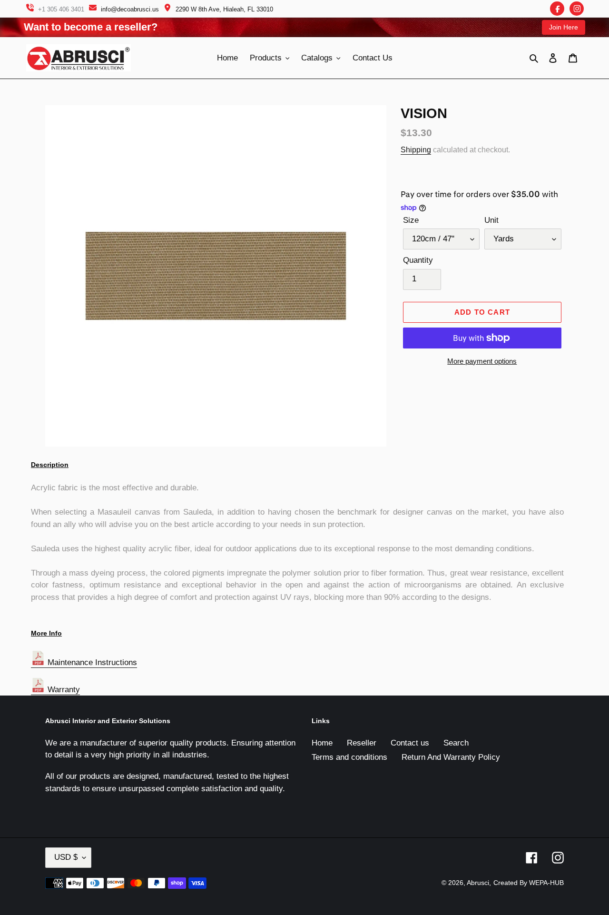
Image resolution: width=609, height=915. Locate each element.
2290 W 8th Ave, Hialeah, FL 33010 (224, 9)
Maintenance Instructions (91, 662)
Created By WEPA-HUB (528, 882)
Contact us (410, 742)
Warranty (62, 689)
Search (456, 742)
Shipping (416, 150)
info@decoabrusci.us (130, 9)
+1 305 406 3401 (61, 9)
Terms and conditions (349, 757)
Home (322, 742)
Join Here (563, 27)
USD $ (66, 857)
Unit (491, 220)
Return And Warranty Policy (451, 757)
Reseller (361, 742)
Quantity (418, 260)
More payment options (482, 361)
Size (411, 220)
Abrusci (478, 882)
